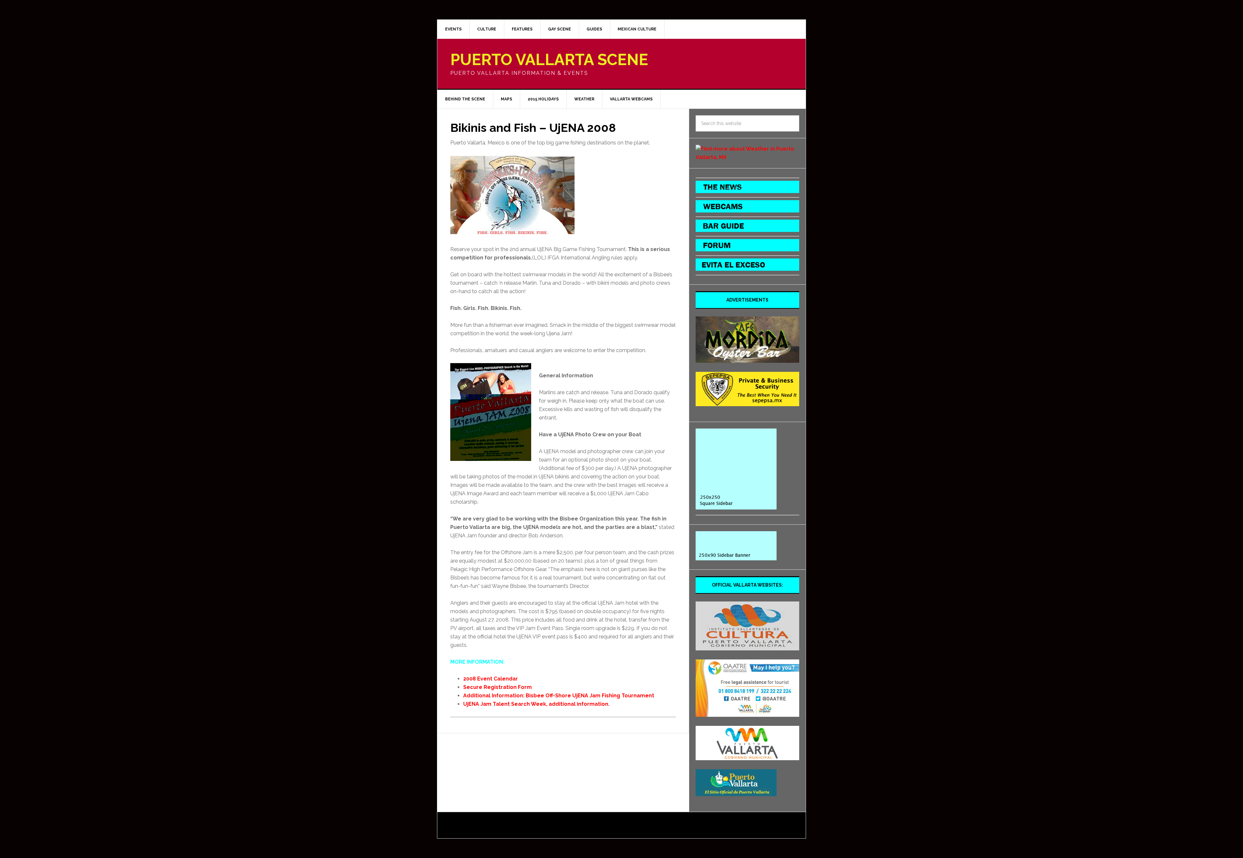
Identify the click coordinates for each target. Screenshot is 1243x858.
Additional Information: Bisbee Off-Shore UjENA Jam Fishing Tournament (558, 695)
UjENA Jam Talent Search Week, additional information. (536, 704)
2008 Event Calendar (490, 679)
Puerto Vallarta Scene (549, 60)
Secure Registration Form (497, 687)
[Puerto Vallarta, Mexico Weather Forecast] (747, 157)
